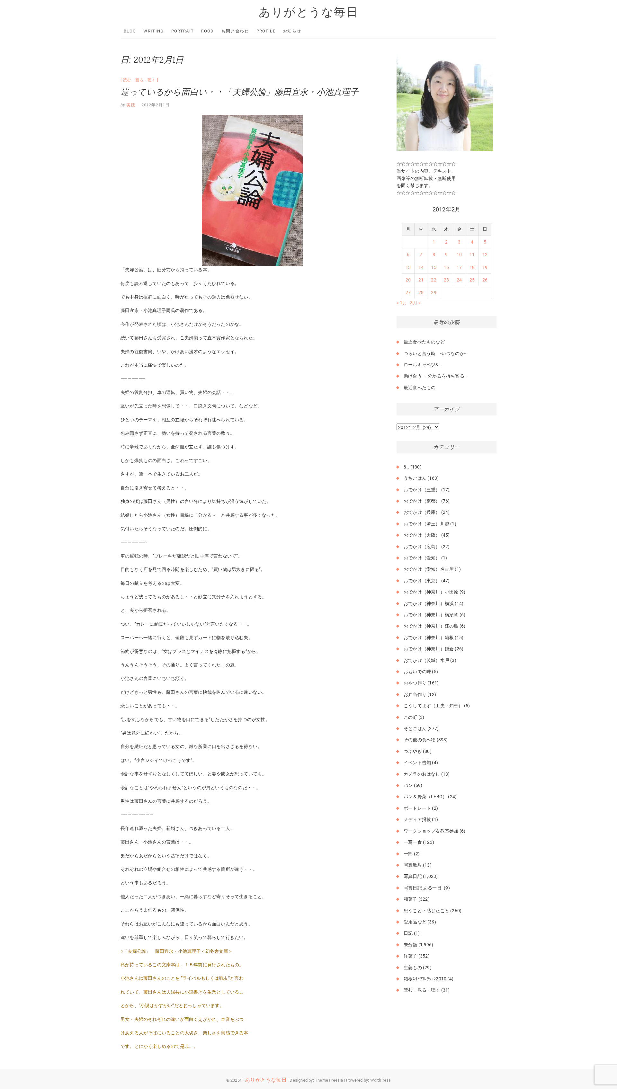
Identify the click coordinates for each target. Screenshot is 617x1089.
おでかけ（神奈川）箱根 (429, 637)
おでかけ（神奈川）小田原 (431, 591)
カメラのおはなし (422, 774)
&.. (406, 466)
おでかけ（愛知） (422, 557)
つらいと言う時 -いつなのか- (435, 353)
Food (207, 31)
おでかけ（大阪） (422, 535)
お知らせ (292, 31)
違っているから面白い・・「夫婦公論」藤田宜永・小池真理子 (240, 91)
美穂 (130, 105)
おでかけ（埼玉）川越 (426, 523)
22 (433, 279)
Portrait (182, 31)
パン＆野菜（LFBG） (425, 796)
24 (459, 279)
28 (421, 292)
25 (472, 279)
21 (421, 279)
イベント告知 (417, 762)
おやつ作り (415, 682)
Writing (153, 31)
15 (433, 267)
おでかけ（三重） (422, 489)
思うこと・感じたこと (426, 910)
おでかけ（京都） (422, 501)
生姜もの (413, 967)
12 (484, 254)
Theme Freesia (329, 1080)
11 (472, 254)
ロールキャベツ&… (423, 364)
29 (433, 292)
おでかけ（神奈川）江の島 (431, 626)
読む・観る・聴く (139, 80)
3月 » (415, 302)
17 (459, 267)
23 (446, 279)
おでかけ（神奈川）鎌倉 (429, 648)
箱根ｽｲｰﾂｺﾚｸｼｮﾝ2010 (425, 978)
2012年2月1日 (155, 105)
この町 (410, 717)
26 (484, 279)
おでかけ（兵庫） (422, 512)
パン (408, 785)
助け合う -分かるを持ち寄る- (435, 376)
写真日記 (413, 876)
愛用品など (415, 921)
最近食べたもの (419, 387)
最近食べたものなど (424, 341)
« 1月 (402, 302)
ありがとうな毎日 (308, 12)
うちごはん (415, 478)
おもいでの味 (417, 671)
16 (446, 267)
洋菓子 (410, 956)
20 (408, 279)
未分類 (410, 944)
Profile (265, 31)
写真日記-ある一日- (423, 887)
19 (484, 267)
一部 (408, 853)
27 (408, 292)
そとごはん (415, 728)
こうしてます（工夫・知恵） (433, 705)
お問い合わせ (235, 31)
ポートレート (417, 808)
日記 (408, 933)
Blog (130, 31)
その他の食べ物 (419, 739)
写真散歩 (413, 865)
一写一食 (413, 842)
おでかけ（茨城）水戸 (426, 660)
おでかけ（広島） (422, 546)
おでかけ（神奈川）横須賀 (431, 614)
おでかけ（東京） (422, 580)
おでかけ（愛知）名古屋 (429, 569)
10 (459, 254)
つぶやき (413, 751)
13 (408, 267)
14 (421, 267)
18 (472, 267)
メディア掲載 (417, 819)
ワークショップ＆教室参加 (431, 831)
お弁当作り (415, 694)
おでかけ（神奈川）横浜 (429, 603)
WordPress (380, 1080)
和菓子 (410, 899)
